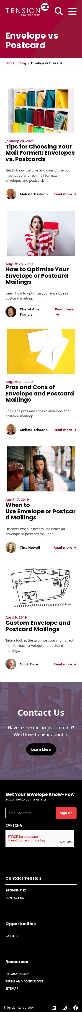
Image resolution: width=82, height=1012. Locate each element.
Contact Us (14, 898)
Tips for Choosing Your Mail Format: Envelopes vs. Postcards (40, 152)
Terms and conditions (24, 981)
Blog (22, 63)
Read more (65, 194)
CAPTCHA (13, 825)
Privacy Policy (17, 974)
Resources (16, 961)
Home (9, 63)
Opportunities (20, 923)
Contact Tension (23, 878)
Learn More (41, 749)
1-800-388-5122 (15, 890)
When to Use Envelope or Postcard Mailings (40, 511)
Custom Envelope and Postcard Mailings (38, 626)
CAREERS (11, 936)
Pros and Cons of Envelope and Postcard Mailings (39, 393)
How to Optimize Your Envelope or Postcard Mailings (37, 275)
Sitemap (11, 989)
